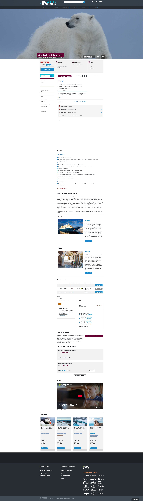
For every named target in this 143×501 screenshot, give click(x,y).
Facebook (82, 76)
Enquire (98, 288)
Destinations (44, 7)
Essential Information (66, 76)
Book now (47, 70)
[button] (96, 56)
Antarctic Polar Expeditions (45, 472)
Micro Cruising (92, 433)
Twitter (84, 76)
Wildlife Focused (60, 435)
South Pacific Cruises (43, 468)
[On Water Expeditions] (49, 2)
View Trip (44, 447)
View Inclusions (47, 67)
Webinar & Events (64, 472)
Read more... (60, 97)
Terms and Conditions (65, 476)
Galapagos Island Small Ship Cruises (46, 470)
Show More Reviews (79, 375)
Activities (55, 7)
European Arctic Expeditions (45, 475)
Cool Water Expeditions (45, 433)
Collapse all (84, 101)
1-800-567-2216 (99, 2)
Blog (62, 473)
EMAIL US (96, 2)
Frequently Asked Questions (66, 470)
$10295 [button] (86, 286)
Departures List (85, 7)
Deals (75, 7)
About (95, 7)
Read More (88, 241)
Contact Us (63, 478)
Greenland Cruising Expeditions (45, 476)
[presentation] (58, 254)
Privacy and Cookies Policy (66, 475)
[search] (84, 2)
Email (86, 76)
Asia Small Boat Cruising (44, 473)
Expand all (77, 101)
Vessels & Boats (65, 7)
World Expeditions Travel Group (90, 472)
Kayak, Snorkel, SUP (93, 436)
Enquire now (62, 315)
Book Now (98, 285)
